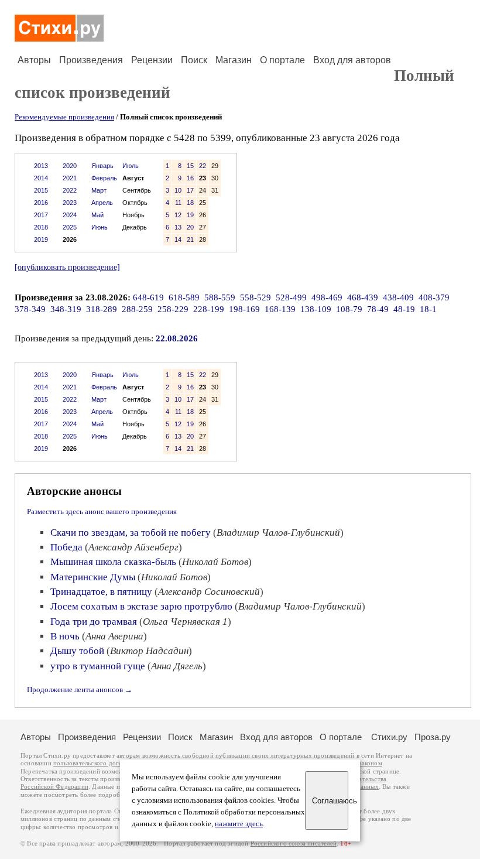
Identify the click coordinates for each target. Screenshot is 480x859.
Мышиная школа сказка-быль (113, 561)
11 (178, 202)
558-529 (255, 297)
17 (190, 190)
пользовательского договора (94, 763)
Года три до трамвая (93, 621)
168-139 (280, 309)
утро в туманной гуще (97, 666)
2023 (70, 202)
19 (190, 214)
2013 (41, 165)
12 (177, 214)
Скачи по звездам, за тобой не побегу (130, 532)
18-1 (428, 309)
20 (190, 227)
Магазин (233, 60)
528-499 (291, 297)
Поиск (194, 60)
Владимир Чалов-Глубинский (278, 532)
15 (190, 165)
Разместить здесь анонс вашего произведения (102, 511)
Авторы (34, 60)
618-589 (184, 297)
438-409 (398, 297)
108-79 (349, 309)
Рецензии (152, 60)
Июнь (99, 227)
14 (177, 239)
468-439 (362, 297)
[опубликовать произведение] (67, 267)
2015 (41, 190)
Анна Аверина (114, 636)
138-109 (315, 309)
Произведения (91, 60)
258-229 (172, 309)
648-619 (148, 297)
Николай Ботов (215, 561)
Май (97, 214)
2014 (41, 178)
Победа (66, 547)
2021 (70, 178)
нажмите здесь (239, 824)
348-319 (65, 309)
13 (177, 227)
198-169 (244, 309)
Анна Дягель (177, 666)
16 (190, 178)
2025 (70, 227)
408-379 (434, 297)
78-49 (378, 309)
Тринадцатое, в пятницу (101, 591)
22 (202, 165)
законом (370, 763)
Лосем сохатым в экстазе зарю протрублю (141, 606)
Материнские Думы (92, 577)
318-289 (101, 309)
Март (99, 190)
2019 (41, 239)
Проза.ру (432, 737)
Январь (102, 165)
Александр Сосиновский (209, 591)
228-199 (208, 309)
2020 (70, 165)
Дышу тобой (77, 650)
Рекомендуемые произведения (64, 116)
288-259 (137, 309)
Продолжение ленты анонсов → (79, 689)
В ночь (65, 636)
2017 (41, 214)
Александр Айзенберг (133, 547)
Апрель (102, 202)
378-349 (30, 309)
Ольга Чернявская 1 (185, 621)
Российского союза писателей (294, 843)
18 (190, 202)
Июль (130, 165)
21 (190, 239)
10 (177, 190)
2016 (41, 202)
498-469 (326, 297)
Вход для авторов (352, 60)
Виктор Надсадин (149, 650)
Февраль (104, 178)
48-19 (404, 309)
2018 (41, 227)
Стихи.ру (389, 737)
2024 (70, 214)
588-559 (219, 297)
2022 (70, 190)
